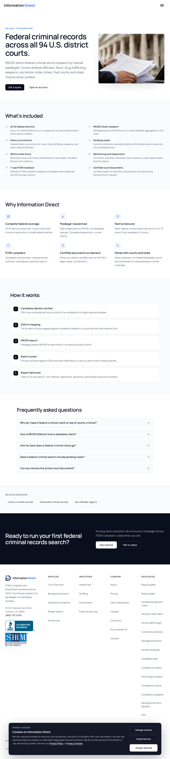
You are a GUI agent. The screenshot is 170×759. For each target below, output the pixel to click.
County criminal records (20, 502)
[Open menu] (162, 5)
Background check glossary (151, 704)
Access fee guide (150, 649)
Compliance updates (152, 694)
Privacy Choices (74, 743)
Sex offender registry (86, 502)
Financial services (88, 611)
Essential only (143, 738)
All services (54, 620)
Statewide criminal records (54, 502)
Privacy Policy (56, 743)
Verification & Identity (59, 602)
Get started (106, 545)
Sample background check (152, 603)
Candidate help (149, 658)
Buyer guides (148, 593)
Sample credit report (152, 613)
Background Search (58, 593)
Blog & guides (148, 584)
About (113, 584)
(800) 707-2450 (13, 615)
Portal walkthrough (151, 622)
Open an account (38, 87)
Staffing (83, 593)
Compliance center (151, 685)
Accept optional (143, 747)
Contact (114, 638)
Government (85, 602)
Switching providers (151, 676)
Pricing (114, 593)
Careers (114, 611)
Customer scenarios (152, 631)
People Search (55, 611)
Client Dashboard (119, 602)
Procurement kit (119, 629)
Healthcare (85, 584)
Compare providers (151, 667)
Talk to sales (130, 545)
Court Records (55, 584)
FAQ (143, 714)
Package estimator (151, 640)
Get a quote (14, 87)
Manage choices (143, 729)
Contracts (115, 620)
